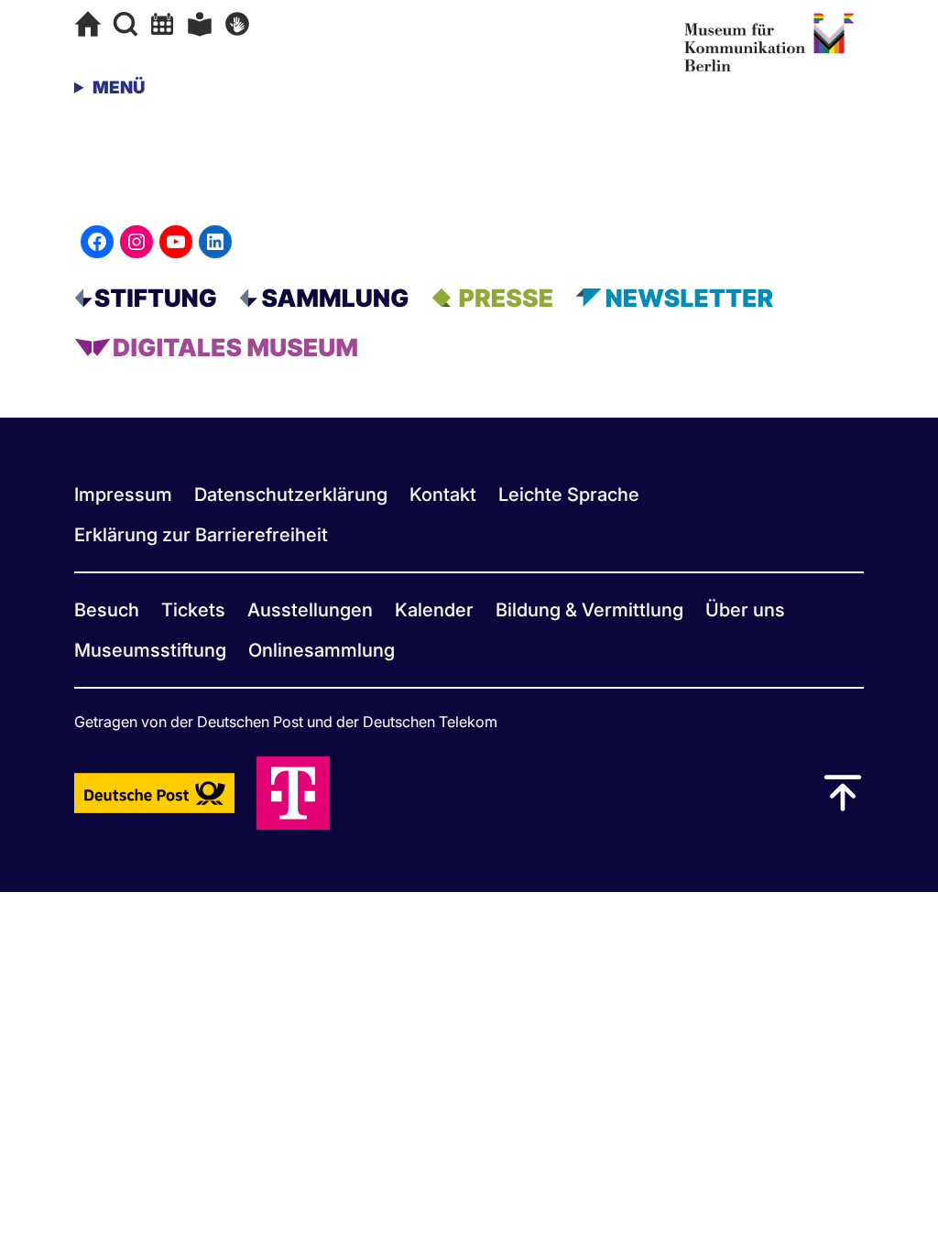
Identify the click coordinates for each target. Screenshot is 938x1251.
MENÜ (119, 87)
